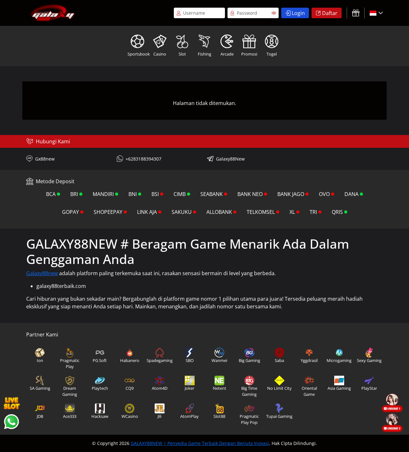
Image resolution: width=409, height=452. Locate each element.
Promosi (249, 54)
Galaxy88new (42, 273)
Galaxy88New (230, 159)
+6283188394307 (143, 159)
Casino (159, 54)
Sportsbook (138, 54)
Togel (271, 54)
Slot (182, 54)
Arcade (227, 54)
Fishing (204, 54)
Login (298, 13)
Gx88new (45, 159)
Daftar (329, 13)
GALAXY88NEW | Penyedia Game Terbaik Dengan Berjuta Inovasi (200, 443)
